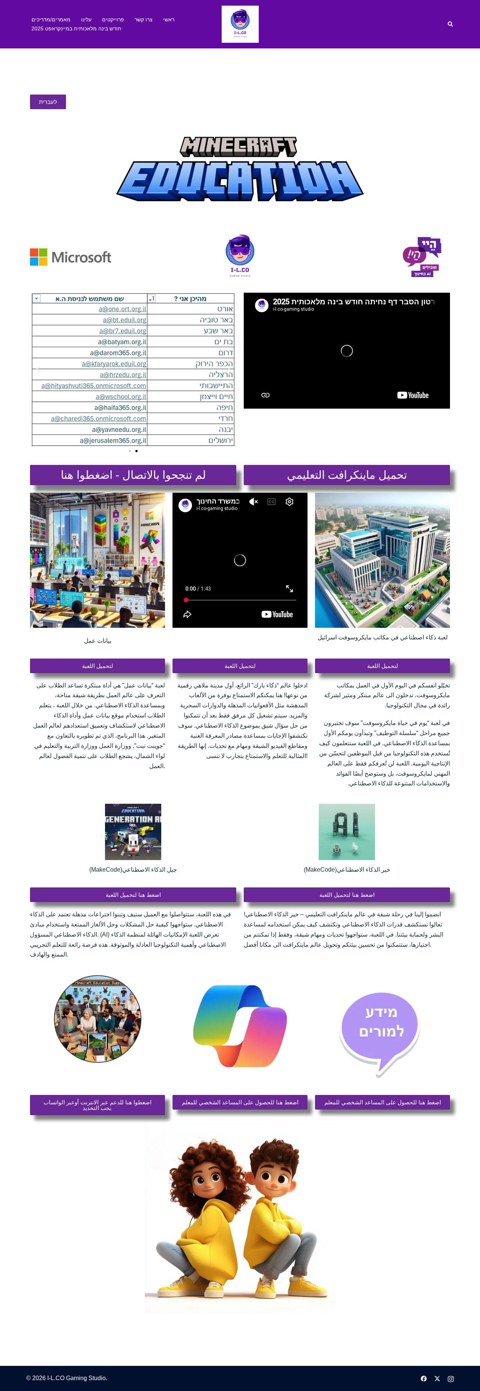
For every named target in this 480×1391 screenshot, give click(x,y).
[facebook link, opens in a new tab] (424, 1378)
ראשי (168, 20)
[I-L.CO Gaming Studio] (240, 24)
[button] (451, 24)
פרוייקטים (113, 20)
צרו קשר (144, 20)
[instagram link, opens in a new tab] (451, 1378)
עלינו (86, 20)
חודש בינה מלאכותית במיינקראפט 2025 (76, 29)
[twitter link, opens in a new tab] (437, 1378)
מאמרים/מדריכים (51, 20)
